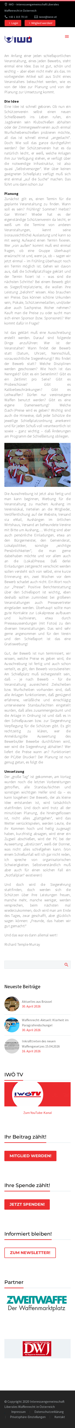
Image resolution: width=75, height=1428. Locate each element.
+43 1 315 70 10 (18, 17)
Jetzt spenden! (27, 1204)
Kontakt (59, 1417)
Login (14, 23)
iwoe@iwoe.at (48, 17)
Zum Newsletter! (30, 1252)
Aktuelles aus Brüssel (37, 1001)
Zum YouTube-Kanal (37, 1113)
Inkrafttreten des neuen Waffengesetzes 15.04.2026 (41, 1043)
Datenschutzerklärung (49, 1411)
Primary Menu (67, 36)
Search (66, 965)
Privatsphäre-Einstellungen (28, 1417)
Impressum (18, 1411)
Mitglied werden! (41, 23)
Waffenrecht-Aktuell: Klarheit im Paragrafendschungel (45, 1022)
